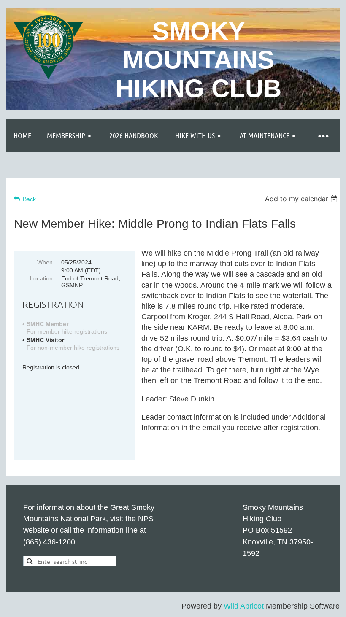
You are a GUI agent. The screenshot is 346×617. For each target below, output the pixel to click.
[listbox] (302, 199)
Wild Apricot (244, 606)
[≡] (323, 135)
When (45, 262)
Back (29, 199)
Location (41, 278)
